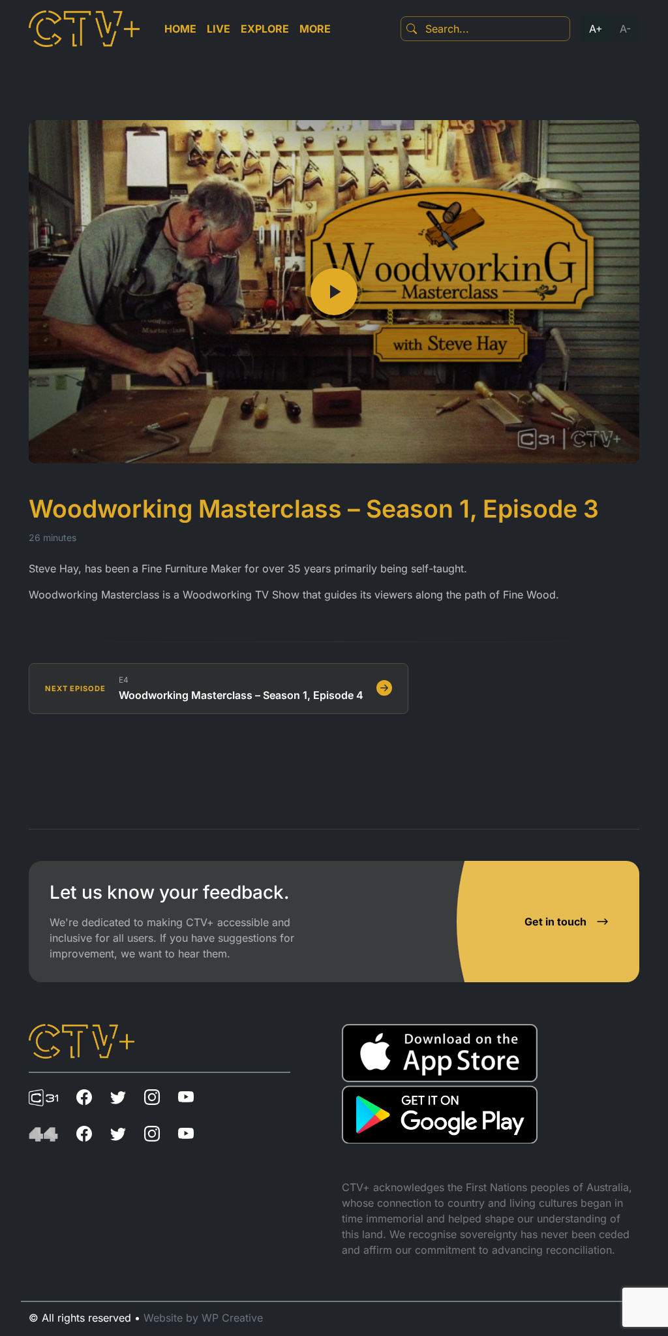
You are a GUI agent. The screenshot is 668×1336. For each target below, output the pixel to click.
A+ (596, 28)
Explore (265, 28)
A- (625, 28)
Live (218, 28)
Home (180, 28)
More (315, 28)
